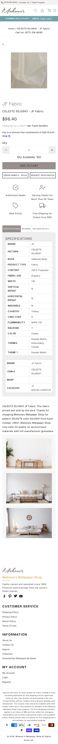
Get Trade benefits (37, 125)
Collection (7, 653)
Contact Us (24, 2)
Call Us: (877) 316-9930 (29, 32)
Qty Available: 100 (29, 157)
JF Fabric (36, 363)
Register (6, 682)
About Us (7, 640)
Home (11, 28)
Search (5, 649)
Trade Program (38, 2)
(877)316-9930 (10, 2)
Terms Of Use (9, 625)
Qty (4, 142)
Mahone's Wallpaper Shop (28, 736)
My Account (8, 673)
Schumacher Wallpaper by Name (19, 658)
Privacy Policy (9, 616)
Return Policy (9, 621)
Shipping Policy (10, 612)
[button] (53, 10)
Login (5, 677)
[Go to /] (13, 10)
